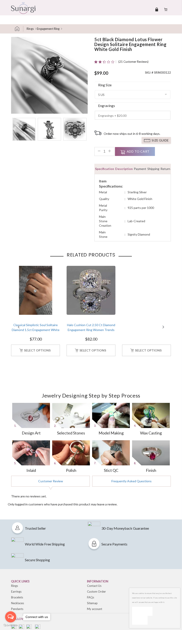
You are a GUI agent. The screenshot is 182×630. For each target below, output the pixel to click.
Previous (18, 327)
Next (163, 327)
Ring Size (105, 85)
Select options (37, 350)
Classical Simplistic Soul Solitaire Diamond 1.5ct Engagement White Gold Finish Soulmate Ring (35, 330)
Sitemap (92, 603)
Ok (142, 611)
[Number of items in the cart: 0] (165, 9)
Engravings (106, 106)
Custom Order (96, 591)
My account (94, 609)
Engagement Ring (48, 28)
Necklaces (17, 603)
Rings (30, 28)
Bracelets (17, 597)
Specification (104, 169)
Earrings (16, 591)
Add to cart (138, 151)
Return (165, 169)
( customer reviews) (133, 61)
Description (124, 169)
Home (18, 29)
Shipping (153, 169)
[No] (140, 620)
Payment (140, 169)
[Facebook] (14, 627)
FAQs (90, 597)
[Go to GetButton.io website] (11, 625)
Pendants (17, 609)
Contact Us (94, 586)
